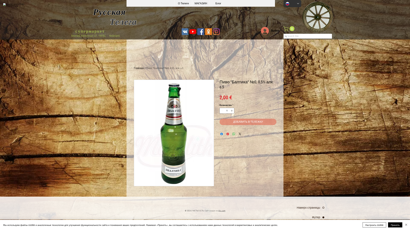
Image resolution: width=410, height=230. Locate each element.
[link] (289, 28)
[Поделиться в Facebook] (222, 134)
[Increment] (232, 110)
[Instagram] (216, 31)
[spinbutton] (227, 110)
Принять (395, 224)
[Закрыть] (406, 224)
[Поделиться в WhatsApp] (234, 134)
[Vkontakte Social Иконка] (185, 31)
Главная (139, 68)
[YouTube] (192, 31)
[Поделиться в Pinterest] (228, 134)
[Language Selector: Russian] (292, 3)
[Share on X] (240, 134)
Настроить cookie (374, 224)
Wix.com (221, 211)
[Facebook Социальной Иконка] (200, 31)
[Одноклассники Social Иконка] (208, 31)
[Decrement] (222, 110)
